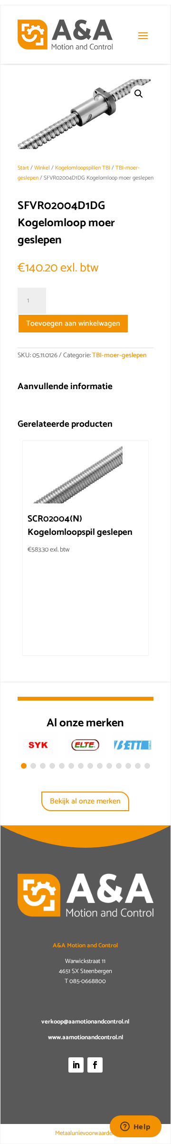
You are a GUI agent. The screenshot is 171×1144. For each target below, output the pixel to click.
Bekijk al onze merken (85, 801)
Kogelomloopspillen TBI (82, 167)
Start (23, 167)
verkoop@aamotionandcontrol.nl (85, 1022)
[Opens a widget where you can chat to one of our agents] (135, 1127)
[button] (138, 93)
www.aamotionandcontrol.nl (85, 1038)
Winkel (42, 167)
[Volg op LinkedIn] (76, 1065)
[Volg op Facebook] (95, 1065)
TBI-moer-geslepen (119, 355)
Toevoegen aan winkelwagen (73, 323)
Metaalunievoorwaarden (85, 1133)
